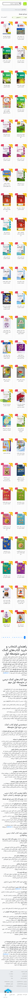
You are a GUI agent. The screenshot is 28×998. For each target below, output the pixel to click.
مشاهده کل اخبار (24, 978)
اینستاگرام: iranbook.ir (9, 986)
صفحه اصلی (24, 9)
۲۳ (7, 637)
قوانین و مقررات (24, 971)
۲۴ (5, 637)
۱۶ (12, 637)
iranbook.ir (6, 673)
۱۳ (18, 637)
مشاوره (11, 971)
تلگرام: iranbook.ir (9, 983)
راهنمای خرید (24, 976)
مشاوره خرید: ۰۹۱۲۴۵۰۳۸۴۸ (22, 986)
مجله (12, 978)
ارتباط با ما (11, 973)
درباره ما (11, 976)
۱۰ (23, 637)
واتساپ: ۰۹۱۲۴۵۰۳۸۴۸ (8, 981)
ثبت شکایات (24, 973)
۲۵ (3, 637)
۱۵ (14, 637)
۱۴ (16, 637)
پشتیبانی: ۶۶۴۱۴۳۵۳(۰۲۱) (22, 983)
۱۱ (21, 637)
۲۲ (9, 637)
